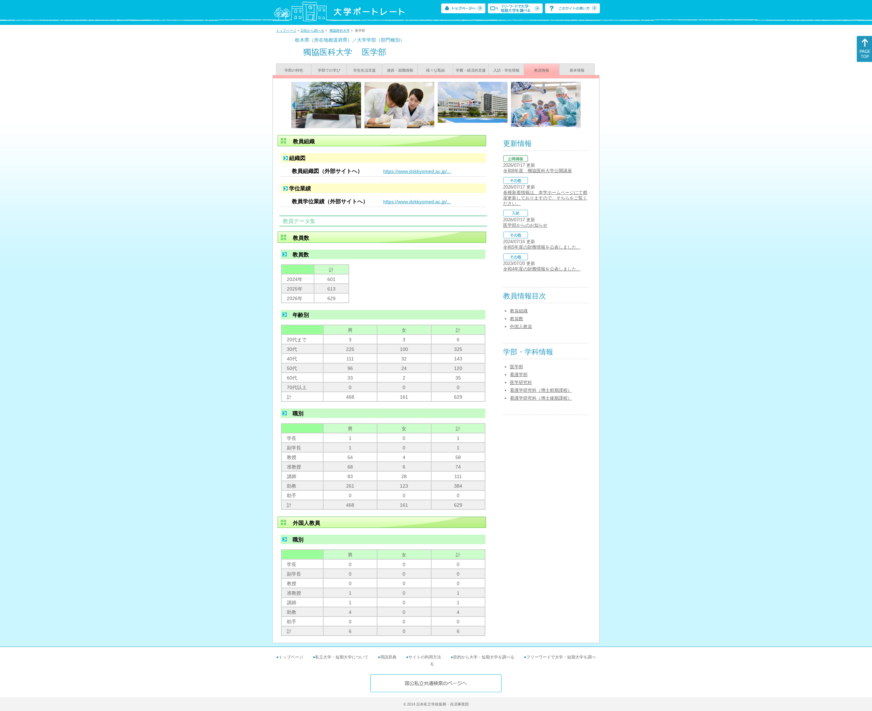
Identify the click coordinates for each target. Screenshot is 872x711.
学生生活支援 (364, 70)
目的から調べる (312, 30)
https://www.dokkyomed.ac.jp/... (417, 171)
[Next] (578, 105)
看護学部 (519, 374)
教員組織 (519, 310)
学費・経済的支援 (471, 70)
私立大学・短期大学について (341, 657)
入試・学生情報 (506, 70)
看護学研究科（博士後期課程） (541, 398)
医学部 (516, 366)
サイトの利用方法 (424, 657)
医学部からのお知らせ (525, 225)
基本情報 (577, 70)
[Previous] (293, 105)
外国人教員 (521, 326)
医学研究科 (521, 382)
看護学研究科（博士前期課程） (541, 390)
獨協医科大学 (339, 30)
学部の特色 (293, 70)
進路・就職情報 (400, 70)
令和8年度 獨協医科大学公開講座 (537, 170)
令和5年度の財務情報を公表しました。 (542, 247)
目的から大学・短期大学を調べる (483, 657)
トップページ (286, 30)
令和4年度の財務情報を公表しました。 (542, 268)
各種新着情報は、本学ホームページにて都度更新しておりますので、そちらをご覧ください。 (545, 198)
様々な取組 (435, 70)
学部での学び (329, 70)
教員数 (516, 318)
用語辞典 (388, 657)
